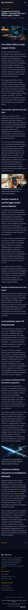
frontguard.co (18, 606)
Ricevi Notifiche (4, 574)
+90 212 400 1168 (11, 606)
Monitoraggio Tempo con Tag (8, 576)
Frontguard (19, 491)
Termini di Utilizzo (5, 585)
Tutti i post (4, 542)
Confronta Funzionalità (6, 578)
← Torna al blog (5, 8)
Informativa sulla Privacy (6, 587)
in (26, 542)
